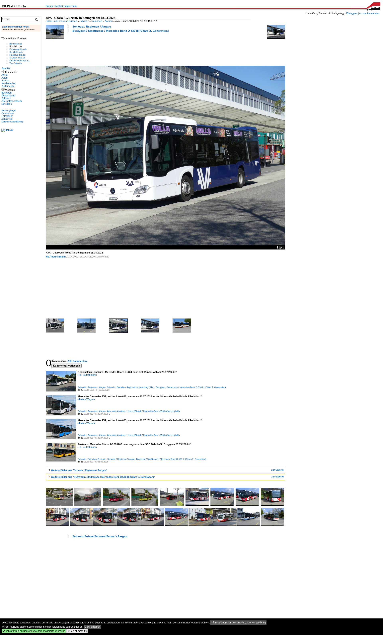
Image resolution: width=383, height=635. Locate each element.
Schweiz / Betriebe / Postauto (92, 459)
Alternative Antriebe (12, 101)
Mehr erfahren (92, 626)
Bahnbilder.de (15, 43)
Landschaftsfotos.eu (19, 60)
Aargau (109, 21)
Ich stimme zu (77, 630)
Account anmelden (369, 13)
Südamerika (8, 86)
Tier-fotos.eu (15, 63)
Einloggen (351, 13)
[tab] (165, 470)
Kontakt (59, 6)
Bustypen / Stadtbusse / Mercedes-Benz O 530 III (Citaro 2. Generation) (120, 30)
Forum (49, 6)
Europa (5, 80)
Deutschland (8, 95)
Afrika (4, 75)
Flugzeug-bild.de (17, 55)
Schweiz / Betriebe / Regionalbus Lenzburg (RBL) (131, 387)
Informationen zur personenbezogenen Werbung (238, 622)
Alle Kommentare (78, 361)
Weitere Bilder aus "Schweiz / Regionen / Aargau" (79, 470)
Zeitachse (6, 118)
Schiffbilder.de (16, 52)
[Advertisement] (118, 48)
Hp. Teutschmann (56, 256)
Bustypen (6, 92)
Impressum (71, 6)
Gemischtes (7, 113)
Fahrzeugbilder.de (18, 49)
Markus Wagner (86, 399)
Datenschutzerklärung (12, 121)
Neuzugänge (8, 110)
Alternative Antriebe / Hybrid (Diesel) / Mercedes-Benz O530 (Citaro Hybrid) (143, 411)
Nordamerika (8, 83)
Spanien (6, 68)
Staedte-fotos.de (17, 57)
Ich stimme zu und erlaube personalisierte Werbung (34, 630)
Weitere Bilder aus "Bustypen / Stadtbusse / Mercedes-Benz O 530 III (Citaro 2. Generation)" (103, 477)
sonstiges (6, 104)
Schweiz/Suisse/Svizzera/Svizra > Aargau (99, 536)
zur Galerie (277, 469)
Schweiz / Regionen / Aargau (91, 26)
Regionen (96, 21)
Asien (4, 77)
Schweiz (84, 21)
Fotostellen (7, 116)
